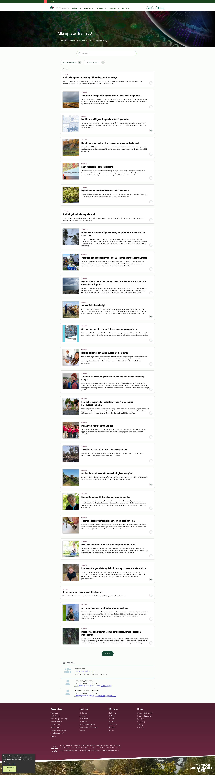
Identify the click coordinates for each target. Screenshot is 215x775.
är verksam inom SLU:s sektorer (89, 727)
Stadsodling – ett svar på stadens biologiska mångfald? (107, 473)
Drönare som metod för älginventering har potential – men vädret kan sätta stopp (113, 234)
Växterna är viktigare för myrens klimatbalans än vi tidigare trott (111, 95)
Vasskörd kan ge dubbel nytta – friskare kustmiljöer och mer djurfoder (114, 257)
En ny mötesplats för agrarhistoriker (98, 166)
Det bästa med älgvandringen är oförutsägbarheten (105, 119)
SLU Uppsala (112, 722)
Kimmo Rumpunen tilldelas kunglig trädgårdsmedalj (105, 497)
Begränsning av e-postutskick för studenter (82, 592)
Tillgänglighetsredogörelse (92, 750)
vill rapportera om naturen (87, 724)
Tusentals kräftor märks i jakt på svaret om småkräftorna (108, 520)
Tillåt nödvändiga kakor (10, 767)
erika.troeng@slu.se (82, 686)
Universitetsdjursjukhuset (58, 719)
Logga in (53, 736)
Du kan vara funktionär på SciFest (97, 425)
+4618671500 (90, 671)
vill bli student (84, 713)
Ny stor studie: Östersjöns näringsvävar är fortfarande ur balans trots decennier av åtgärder (113, 283)
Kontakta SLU (112, 727)
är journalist (83, 716)
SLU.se (52, 1)
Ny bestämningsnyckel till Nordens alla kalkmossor (105, 190)
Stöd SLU (111, 730)
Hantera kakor (79, 750)
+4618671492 (100, 696)
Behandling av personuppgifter (110, 750)
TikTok (139, 725)
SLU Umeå (111, 719)
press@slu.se (79, 671)
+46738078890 (106, 686)
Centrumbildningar (56, 722)
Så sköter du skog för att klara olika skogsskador (104, 449)
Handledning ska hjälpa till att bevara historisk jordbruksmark (110, 143)
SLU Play (140, 728)
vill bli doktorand (84, 719)
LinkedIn (139, 719)
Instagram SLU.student (144, 716)
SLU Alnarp (112, 716)
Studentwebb (54, 713)
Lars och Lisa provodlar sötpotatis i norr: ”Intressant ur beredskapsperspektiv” (107, 403)
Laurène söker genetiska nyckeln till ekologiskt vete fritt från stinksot (114, 568)
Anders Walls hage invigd (93, 305)
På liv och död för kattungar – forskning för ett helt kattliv (108, 544)
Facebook (140, 722)
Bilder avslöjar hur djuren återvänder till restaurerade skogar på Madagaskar (111, 633)
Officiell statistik (55, 727)
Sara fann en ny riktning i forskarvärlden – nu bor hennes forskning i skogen (113, 378)
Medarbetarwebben (56, 733)
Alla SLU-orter (112, 713)
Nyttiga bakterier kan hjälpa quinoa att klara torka (104, 352)
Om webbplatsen (69, 750)
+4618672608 (95, 686)
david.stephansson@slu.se (84, 696)
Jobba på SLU (113, 724)
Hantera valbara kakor (9, 764)
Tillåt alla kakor (10, 770)
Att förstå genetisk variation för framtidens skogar (105, 608)
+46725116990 (110, 696)
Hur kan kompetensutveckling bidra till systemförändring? (89, 77)
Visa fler (107, 654)
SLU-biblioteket (55, 716)
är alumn (82, 730)
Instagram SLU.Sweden (144, 713)
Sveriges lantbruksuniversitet (63, 7)
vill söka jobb (83, 722)
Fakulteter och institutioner (58, 730)
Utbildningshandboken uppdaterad (78, 214)
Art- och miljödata (56, 724)
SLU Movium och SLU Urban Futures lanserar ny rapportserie (109, 329)
